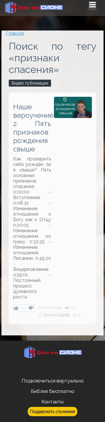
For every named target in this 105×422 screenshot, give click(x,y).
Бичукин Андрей (57, 314)
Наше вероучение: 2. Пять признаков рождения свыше (32, 128)
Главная (15, 33)
